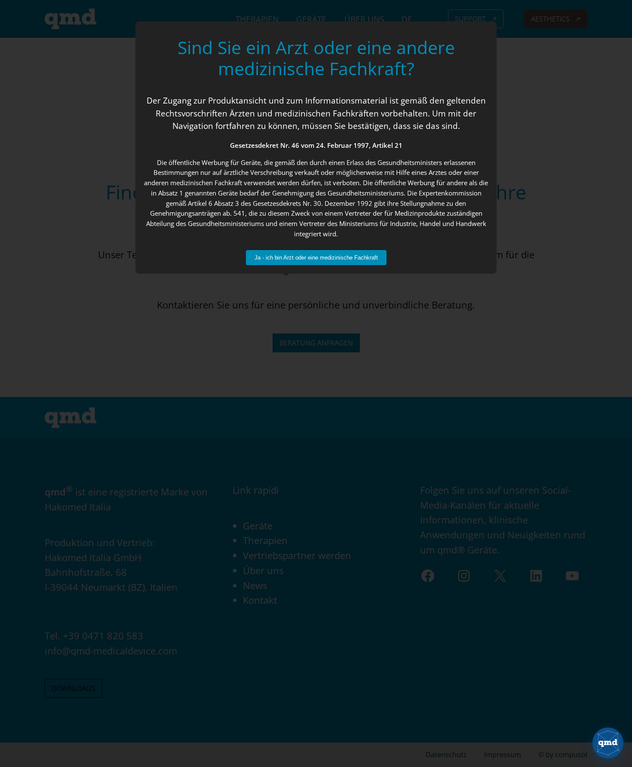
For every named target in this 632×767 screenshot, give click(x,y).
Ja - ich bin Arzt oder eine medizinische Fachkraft (316, 257)
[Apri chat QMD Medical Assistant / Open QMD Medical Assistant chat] (607, 742)
